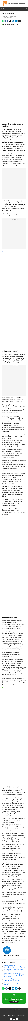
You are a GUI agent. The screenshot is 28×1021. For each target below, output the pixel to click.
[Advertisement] (14, 184)
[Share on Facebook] (6, 21)
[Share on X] (9, 21)
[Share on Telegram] (16, 21)
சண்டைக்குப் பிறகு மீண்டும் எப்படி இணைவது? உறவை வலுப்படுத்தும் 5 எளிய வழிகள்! (14, 975)
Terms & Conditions (19, 1010)
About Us (5, 1010)
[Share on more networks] (19, 21)
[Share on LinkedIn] (13, 21)
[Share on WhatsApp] (3, 21)
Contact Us (11, 1010)
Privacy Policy (14, 1012)
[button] (26, 9)
